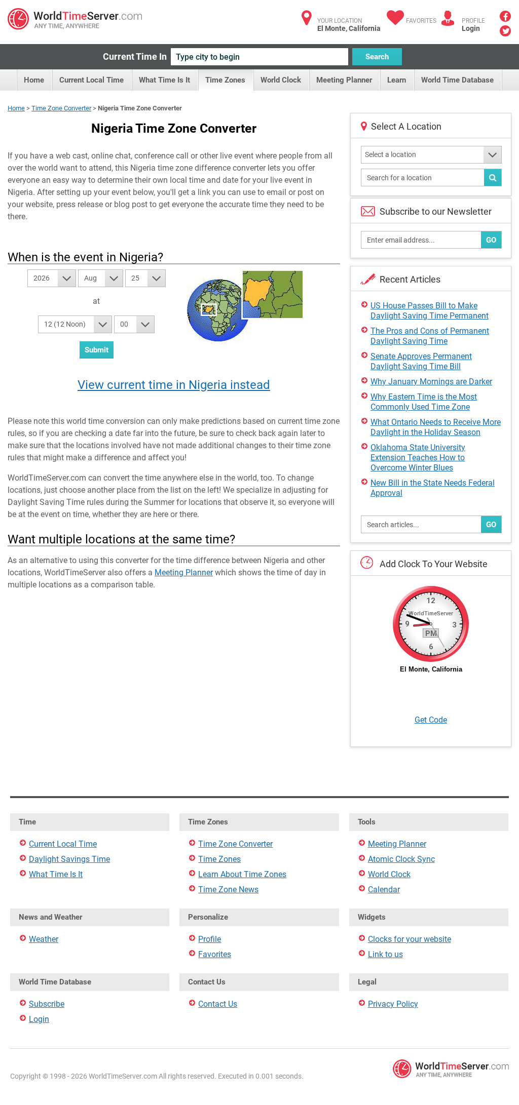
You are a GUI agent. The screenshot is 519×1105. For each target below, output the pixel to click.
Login (471, 28)
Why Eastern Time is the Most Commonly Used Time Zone (423, 402)
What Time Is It (164, 80)
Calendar (384, 889)
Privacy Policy (393, 1004)
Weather (43, 939)
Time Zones (225, 80)
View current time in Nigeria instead (174, 385)
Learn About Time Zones (242, 874)
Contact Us (217, 1004)
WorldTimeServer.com (75, 19)
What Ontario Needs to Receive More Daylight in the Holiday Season (435, 427)
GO (491, 240)
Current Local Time (91, 80)
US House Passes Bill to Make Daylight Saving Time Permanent (429, 311)
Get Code (431, 720)
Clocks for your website (409, 939)
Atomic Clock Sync (401, 859)
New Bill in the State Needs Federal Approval (432, 488)
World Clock (281, 80)
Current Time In (135, 56)
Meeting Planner (344, 80)
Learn (396, 80)
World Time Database (457, 80)
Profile (209, 939)
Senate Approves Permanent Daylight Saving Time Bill (421, 361)
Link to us (385, 954)
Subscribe (46, 1004)
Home (34, 80)
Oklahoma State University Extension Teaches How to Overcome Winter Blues (417, 457)
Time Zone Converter (61, 108)
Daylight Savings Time (69, 859)
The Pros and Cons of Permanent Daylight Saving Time (429, 336)
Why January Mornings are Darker (431, 381)
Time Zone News (228, 889)
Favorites (421, 20)
